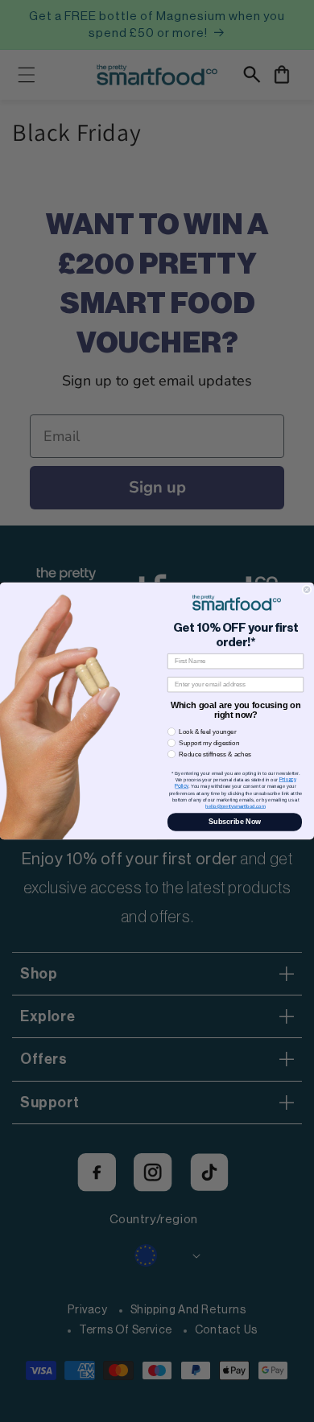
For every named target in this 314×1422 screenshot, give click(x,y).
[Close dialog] (307, 590)
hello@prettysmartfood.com (235, 806)
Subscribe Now (235, 822)
